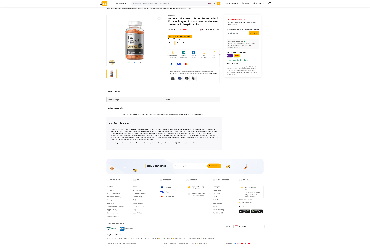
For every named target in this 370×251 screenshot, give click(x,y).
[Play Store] (257, 212)
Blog (134, 210)
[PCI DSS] (111, 229)
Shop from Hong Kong (152, 238)
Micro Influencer (112, 213)
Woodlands (217, 190)
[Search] (218, 3)
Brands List (137, 190)
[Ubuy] (103, 3)
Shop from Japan (136, 238)
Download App (138, 187)
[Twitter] (246, 244)
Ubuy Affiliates (138, 213)
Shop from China (180, 238)
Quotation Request (113, 193)
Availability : (172, 30)
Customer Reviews (139, 193)
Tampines (216, 193)
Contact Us (110, 190)
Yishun (215, 197)
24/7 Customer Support (250, 188)
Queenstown (217, 203)
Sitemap (109, 200)
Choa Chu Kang (218, 210)
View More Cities (219, 213)
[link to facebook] (134, 62)
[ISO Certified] (125, 229)
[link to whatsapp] (129, 62)
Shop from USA (111, 238)
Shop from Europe (208, 238)
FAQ (134, 200)
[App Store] (245, 212)
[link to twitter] (140, 62)
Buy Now (214, 73)
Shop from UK (123, 238)
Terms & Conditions (169, 244)
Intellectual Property (113, 197)
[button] (232, 3)
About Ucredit (138, 203)
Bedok (215, 206)
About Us (109, 187)
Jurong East (217, 187)
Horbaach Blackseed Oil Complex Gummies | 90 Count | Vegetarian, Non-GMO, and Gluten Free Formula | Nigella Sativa (153, 8)
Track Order (110, 203)
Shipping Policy (111, 210)
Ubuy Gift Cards (138, 206)
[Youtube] (242, 244)
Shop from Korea (166, 238)
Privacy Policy (183, 244)
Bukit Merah (217, 200)
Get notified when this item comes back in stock (243, 29)
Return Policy (137, 197)
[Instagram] (238, 244)
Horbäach (171, 16)
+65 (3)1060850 (247, 203)
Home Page (110, 8)
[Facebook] (235, 244)
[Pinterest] (249, 244)
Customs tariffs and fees (115, 206)
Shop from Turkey (194, 238)
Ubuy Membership (112, 216)
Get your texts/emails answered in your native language (252, 194)
